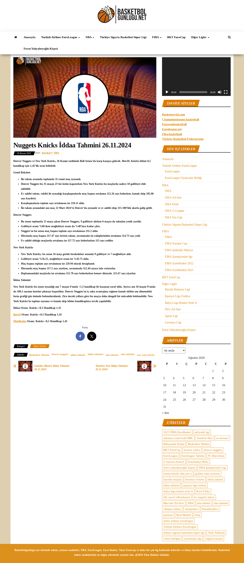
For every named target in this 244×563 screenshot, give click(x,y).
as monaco (222, 438)
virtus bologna (172, 538)
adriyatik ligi (201, 432)
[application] (196, 76)
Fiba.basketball (172, 134)
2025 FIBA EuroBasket (177, 432)
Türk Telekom (216, 532)
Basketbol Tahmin (39, 355)
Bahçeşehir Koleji (174, 444)
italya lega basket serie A (178, 491)
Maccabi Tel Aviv (173, 503)
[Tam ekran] (226, 92)
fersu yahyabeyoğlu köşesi (179, 467)
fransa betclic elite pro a (177, 473)
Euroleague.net (172, 129)
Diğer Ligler (199, 37)
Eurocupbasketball (174, 124)
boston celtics (192, 449)
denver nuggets (60, 354)
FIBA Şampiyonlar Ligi (212, 467)
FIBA (156, 37)
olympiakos (192, 509)
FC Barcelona (216, 455)
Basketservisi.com (173, 114)
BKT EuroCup (176, 37)
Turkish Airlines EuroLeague (59, 37)
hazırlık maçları (172, 479)
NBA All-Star (173, 197)
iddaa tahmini (95, 354)
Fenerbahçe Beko (198, 461)
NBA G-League (174, 210)
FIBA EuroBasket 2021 (179, 270)
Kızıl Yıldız (203, 491)
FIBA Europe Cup (176, 243)
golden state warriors (207, 473)
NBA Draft (171, 204)
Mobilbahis (19, 321)
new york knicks (146, 355)
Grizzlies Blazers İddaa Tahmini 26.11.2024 (51, 367)
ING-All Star (173, 309)
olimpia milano (172, 509)
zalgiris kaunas (214, 538)
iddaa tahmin (78, 355)
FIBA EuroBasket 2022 (179, 263)
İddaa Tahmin (39, 346)
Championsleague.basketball (180, 119)
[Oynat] (167, 92)
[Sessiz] (220, 92)
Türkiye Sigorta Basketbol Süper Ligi (123, 37)
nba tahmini (128, 354)
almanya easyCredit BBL (178, 438)
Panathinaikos (210, 509)
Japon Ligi (171, 316)
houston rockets (194, 479)
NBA (89, 37)
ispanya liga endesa (194, 485)
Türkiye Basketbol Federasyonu (183, 139)
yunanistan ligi (192, 538)
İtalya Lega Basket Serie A (181, 302)
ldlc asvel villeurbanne (176, 497)
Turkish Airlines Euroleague (180, 526)
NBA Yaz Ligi (173, 217)
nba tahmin (112, 355)
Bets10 (17, 314)
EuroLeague (172, 171)
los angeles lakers (204, 497)
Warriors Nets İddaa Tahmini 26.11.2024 (112, 367)
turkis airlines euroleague (178, 520)
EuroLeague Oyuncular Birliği (183, 177)
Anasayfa (29, 37)
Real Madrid (183, 514)
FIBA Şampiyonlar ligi (178, 256)
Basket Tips (50, 153)
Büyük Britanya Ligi (177, 289)
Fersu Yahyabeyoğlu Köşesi (41, 48)
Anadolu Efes (205, 438)
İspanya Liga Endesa (177, 296)
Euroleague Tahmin (193, 455)
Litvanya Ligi (173, 322)
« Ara (165, 412)
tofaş (197, 514)
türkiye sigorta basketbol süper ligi (184, 532)
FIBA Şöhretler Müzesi (179, 250)
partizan (168, 514)
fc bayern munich (173, 461)
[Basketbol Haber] (15, 37)
